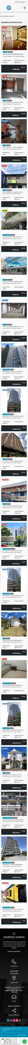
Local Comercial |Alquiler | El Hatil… (13, 102)
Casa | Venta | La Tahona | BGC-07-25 (12, 775)
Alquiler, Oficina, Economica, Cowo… (12, 281)
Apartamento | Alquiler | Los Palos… (12, 550)
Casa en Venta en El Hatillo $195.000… (13, 909)
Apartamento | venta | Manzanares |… (12, 864)
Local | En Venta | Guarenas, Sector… (12, 506)
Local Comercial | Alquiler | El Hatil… (13, 192)
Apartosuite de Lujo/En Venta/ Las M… (13, 416)
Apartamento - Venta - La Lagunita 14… (13, 371)
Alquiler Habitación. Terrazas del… (12, 685)
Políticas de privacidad (14, 951)
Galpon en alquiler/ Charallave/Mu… (13, 819)
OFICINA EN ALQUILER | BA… (13, 54)
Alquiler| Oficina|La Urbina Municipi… (13, 461)
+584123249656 (14, 971)
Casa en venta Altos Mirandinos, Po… (12, 640)
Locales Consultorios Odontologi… (12, 237)
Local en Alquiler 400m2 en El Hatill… (13, 326)
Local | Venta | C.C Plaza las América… (13, 147)
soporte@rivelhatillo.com (14, 1006)
